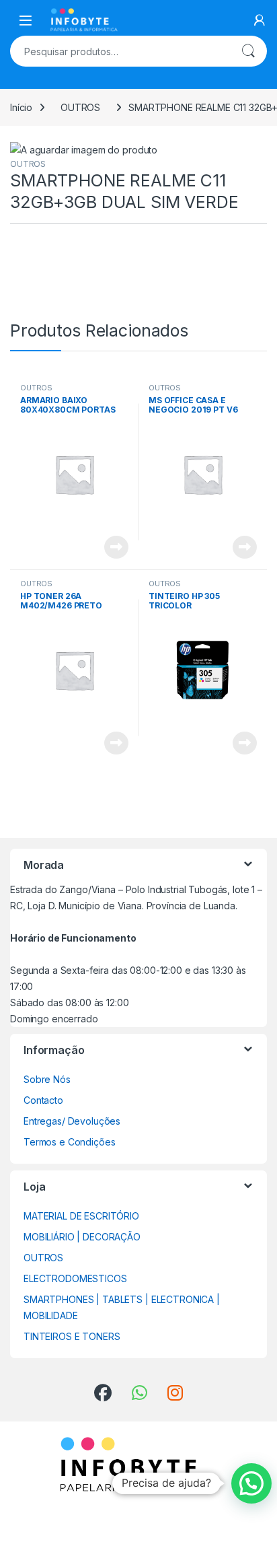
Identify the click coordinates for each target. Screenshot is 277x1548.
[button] (251, 1483)
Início (21, 107)
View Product (111, 547)
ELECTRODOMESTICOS (75, 1278)
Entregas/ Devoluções (72, 1121)
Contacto (43, 1100)
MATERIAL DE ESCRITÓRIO (81, 1216)
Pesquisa (248, 51)
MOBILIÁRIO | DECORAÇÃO (82, 1236)
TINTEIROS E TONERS (72, 1336)
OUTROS (80, 107)
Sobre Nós (47, 1079)
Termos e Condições (69, 1142)
